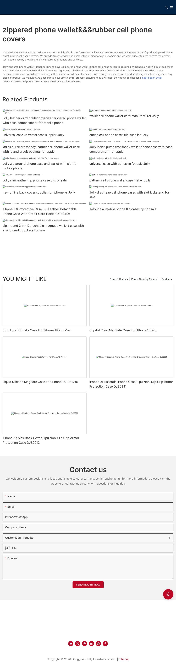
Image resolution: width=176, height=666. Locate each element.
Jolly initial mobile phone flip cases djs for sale (122, 209)
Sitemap (124, 659)
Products (167, 279)
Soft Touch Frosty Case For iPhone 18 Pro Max (37, 330)
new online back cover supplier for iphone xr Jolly (39, 192)
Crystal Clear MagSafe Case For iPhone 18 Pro (122, 330)
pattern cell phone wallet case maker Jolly (120, 180)
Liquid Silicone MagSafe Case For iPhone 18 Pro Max (41, 382)
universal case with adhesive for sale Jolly (119, 163)
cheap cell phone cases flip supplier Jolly (118, 135)
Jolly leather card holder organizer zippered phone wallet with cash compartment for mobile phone (44, 120)
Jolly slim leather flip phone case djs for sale (35, 180)
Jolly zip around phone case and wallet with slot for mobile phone (40, 166)
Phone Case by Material (144, 279)
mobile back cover (151, 77)
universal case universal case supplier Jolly (33, 135)
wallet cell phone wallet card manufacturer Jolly (124, 116)
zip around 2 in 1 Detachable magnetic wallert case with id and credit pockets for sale (43, 228)
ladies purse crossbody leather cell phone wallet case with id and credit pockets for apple (41, 149)
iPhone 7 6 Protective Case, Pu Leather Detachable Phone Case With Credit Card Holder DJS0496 (39, 211)
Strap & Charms (119, 279)
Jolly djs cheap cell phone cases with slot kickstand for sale (129, 195)
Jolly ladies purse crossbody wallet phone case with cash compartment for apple (130, 149)
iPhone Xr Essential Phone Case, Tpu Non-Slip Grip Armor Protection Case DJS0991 (131, 384)
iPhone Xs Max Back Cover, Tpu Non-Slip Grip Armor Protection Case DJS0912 (41, 440)
